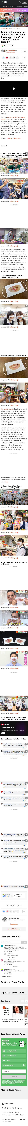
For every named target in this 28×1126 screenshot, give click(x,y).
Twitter (9, 138)
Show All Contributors (14, 929)
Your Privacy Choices (7, 1112)
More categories (8, 1065)
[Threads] (15, 1108)
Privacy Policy (21, 1119)
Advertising (18, 1112)
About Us (4, 1114)
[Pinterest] (7, 1108)
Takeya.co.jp (17, 138)
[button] (22, 1001)
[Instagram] (5, 1108)
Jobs (9, 1114)
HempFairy (7, 959)
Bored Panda (7, 1103)
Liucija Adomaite (10, 50)
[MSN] (18, 1108)
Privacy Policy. (12, 1083)
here (6, 482)
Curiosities (4, 28)
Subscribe (14, 1076)
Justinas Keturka (10, 52)
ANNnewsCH (14, 607)
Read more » (14, 924)
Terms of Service (6, 1121)
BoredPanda (5, 2)
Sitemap (22, 1114)
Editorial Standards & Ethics (9, 1119)
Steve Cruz (7, 969)
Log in (24, 2)
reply (10, 951)
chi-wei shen (7, 945)
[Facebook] (2, 1108)
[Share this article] (24, 57)
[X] (10, 1108)
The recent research (7, 409)
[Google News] (21, 1108)
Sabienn (9, 954)
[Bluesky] (13, 1108)
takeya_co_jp (14, 175)
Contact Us (15, 1114)
